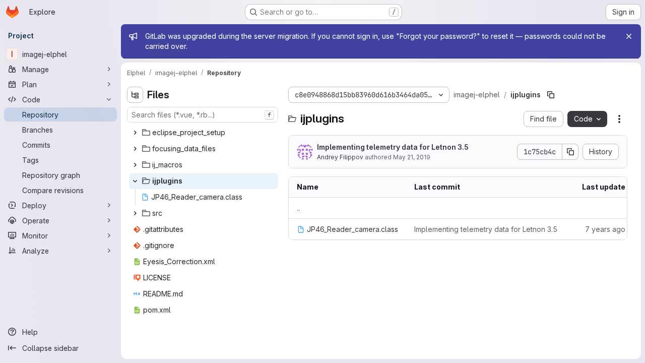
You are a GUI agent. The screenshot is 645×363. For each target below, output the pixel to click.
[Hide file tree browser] (135, 95)
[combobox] (202, 115)
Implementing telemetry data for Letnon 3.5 (393, 147)
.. (298, 208)
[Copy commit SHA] (570, 152)
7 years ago (605, 229)
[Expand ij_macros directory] (135, 165)
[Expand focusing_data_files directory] (135, 149)
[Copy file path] (551, 95)
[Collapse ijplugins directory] (135, 181)
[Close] (629, 36)
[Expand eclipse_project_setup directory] (135, 133)
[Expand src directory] (135, 213)
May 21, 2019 (411, 157)
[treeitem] (203, 133)
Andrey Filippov (340, 157)
